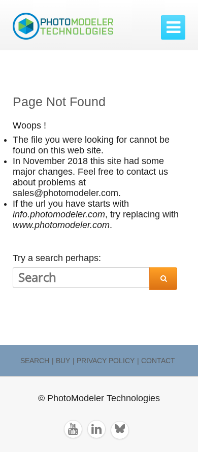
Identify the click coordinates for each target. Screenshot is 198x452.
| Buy (61, 361)
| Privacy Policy (104, 361)
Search (34, 361)
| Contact (156, 361)
